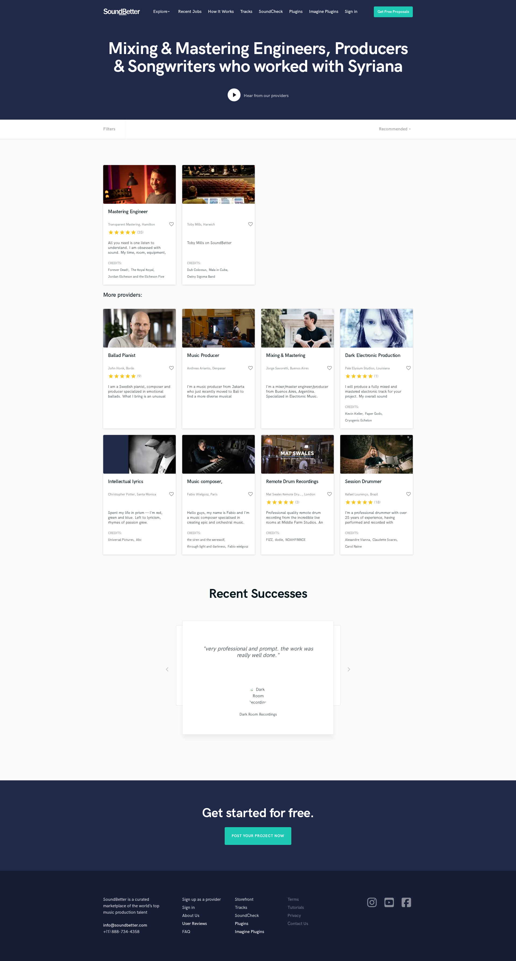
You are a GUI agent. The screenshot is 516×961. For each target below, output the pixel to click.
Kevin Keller (354, 414)
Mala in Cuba (218, 270)
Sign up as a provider (201, 899)
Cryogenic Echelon (358, 421)
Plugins (296, 11)
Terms (293, 899)
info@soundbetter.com (125, 925)
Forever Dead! (118, 270)
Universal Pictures (121, 540)
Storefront (244, 899)
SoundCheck (271, 11)
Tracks (246, 11)
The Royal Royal (142, 270)
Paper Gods (373, 414)
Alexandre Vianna (357, 540)
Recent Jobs (190, 11)
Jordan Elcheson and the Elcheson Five (136, 277)
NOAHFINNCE (295, 540)
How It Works (221, 11)
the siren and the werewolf (205, 540)
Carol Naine (353, 547)
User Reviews (194, 923)
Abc (139, 540)
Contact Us (298, 923)
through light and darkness (206, 547)
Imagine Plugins (323, 11)
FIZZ (269, 540)
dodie (279, 540)
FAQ (186, 931)
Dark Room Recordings (258, 714)
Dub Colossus (196, 270)
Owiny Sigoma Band (201, 277)
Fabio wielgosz (238, 547)
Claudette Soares (384, 540)
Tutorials (296, 907)
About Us (190, 915)
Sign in (351, 11)
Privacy (294, 915)
